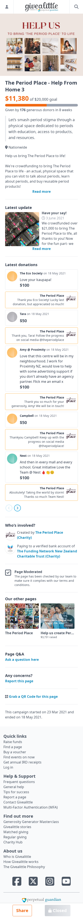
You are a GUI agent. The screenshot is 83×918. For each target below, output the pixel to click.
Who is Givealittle (17, 856)
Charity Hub (13, 842)
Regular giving (15, 837)
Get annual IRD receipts (22, 762)
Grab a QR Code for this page (33, 696)
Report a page (14, 797)
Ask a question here (22, 659)
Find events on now (19, 757)
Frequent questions (19, 781)
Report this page (19, 681)
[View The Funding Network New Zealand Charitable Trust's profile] (10, 551)
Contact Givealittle (18, 802)
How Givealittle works (21, 861)
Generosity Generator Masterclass (31, 821)
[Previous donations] (9, 508)
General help (13, 787)
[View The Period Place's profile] (10, 535)
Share (22, 910)
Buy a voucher (14, 752)
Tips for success (16, 792)
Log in (8, 767)
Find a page (12, 747)
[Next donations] (17, 508)
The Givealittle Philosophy (24, 866)
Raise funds (12, 741)
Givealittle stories (17, 826)
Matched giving (15, 832)
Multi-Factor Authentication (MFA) (30, 807)
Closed (59, 910)
